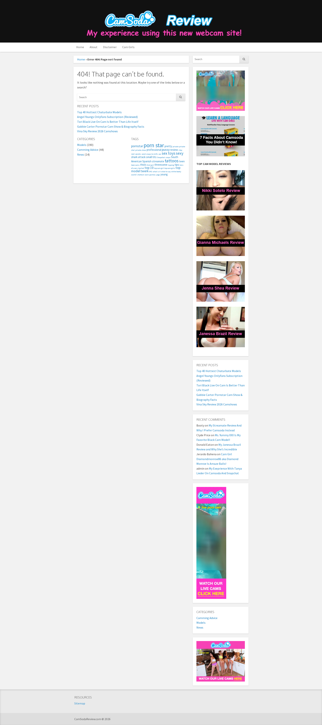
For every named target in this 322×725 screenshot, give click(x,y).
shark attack (138, 157)
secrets (138, 154)
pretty (168, 146)
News (80, 154)
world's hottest (137, 175)
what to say (166, 171)
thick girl (150, 165)
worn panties (150, 175)
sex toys (168, 153)
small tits (151, 157)
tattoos (172, 161)
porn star (154, 145)
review (174, 149)
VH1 (150, 171)
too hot (141, 168)
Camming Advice (87, 149)
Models (81, 145)
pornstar (137, 146)
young (164, 174)
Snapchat (161, 157)
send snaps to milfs (150, 154)
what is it (157, 171)
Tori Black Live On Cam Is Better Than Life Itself (107, 122)
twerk (145, 171)
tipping (171, 165)
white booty (176, 171)
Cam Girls (128, 47)
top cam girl (159, 168)
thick (143, 164)
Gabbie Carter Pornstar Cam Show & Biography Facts (110, 126)
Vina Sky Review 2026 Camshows (97, 131)
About (93, 47)
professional (154, 149)
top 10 (149, 168)
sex (159, 154)
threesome (160, 164)
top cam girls (169, 168)
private (176, 146)
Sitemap (79, 703)
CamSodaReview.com (163, 22)
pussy (166, 150)
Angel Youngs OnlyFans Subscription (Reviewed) (107, 117)
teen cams (135, 165)
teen (182, 161)
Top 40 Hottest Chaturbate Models (99, 112)
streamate (158, 161)
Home (80, 47)
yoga (158, 175)
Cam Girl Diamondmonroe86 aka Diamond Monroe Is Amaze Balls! (217, 458)
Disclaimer (110, 47)
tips (177, 164)
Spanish (146, 161)
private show (140, 150)
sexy (179, 153)
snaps (168, 157)
